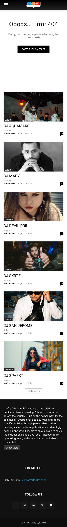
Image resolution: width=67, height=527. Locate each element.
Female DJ (9, 219)
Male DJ (8, 120)
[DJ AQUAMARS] (33, 107)
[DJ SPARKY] (33, 356)
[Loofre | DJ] (33, 5)
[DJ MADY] (33, 157)
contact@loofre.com (34, 480)
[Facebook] (16, 505)
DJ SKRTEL (13, 276)
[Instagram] (24, 505)
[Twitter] (42, 505)
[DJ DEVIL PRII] (33, 207)
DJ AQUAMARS (16, 126)
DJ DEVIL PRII (15, 226)
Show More (11, 447)
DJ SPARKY (13, 375)
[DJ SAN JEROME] (33, 306)
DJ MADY (12, 176)
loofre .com (9, 133)
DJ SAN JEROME (18, 325)
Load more (32, 390)
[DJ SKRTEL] (33, 256)
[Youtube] (51, 505)
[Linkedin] (33, 505)
